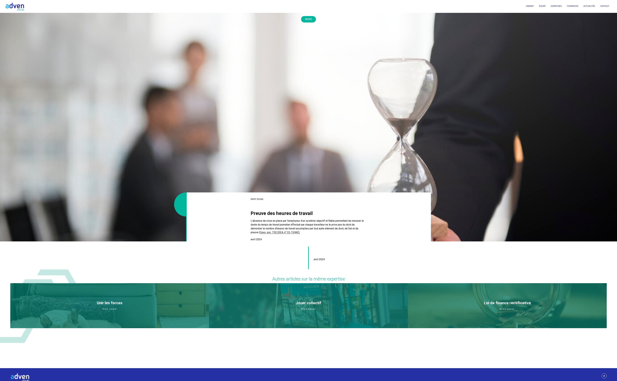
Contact (604, 6)
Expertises (556, 6)
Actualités (589, 6)
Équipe (542, 6)
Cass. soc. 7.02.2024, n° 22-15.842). (280, 232)
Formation (572, 6)
